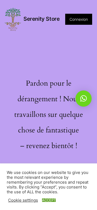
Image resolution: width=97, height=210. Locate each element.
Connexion (79, 19)
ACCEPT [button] (49, 200)
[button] (83, 98)
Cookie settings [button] (23, 200)
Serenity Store (41, 19)
